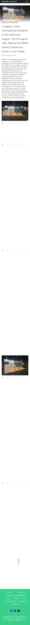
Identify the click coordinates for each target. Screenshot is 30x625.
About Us (21, 592)
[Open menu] (26, 1)
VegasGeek (18, 620)
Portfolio (16, 598)
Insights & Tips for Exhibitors (16, 601)
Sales (7, 598)
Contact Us (16, 604)
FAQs (24, 598)
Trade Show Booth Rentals (16, 595)
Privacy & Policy (21, 618)
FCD (4, 55)
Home (9, 592)
